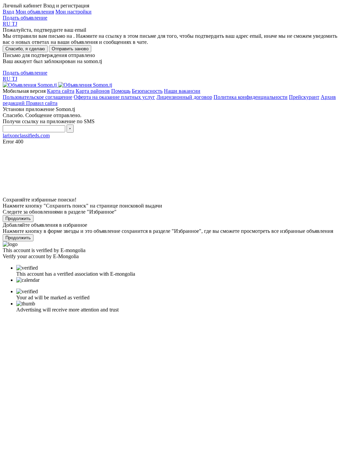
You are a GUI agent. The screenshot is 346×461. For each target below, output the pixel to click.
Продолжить (18, 218)
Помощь (120, 91)
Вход (8, 12)
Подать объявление (25, 18)
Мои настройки (73, 12)
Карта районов (93, 91)
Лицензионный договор (184, 97)
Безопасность (147, 91)
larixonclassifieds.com (26, 135)
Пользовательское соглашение (37, 97)
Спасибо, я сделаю (25, 48)
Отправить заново (70, 48)
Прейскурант (304, 97)
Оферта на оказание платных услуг (114, 97)
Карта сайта (60, 91)
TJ (14, 24)
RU (7, 24)
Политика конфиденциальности (251, 97)
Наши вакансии (182, 91)
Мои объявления (35, 12)
